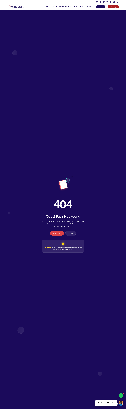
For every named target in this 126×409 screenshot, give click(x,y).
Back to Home (57, 233)
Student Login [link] (114, 7)
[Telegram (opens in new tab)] (111, 2)
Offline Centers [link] (78, 6)
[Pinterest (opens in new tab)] (117, 2)
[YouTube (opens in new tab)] (107, 2)
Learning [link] (54, 6)
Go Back (70, 233)
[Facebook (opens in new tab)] (97, 2)
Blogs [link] (47, 6)
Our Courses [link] (90, 6)
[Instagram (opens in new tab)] (104, 2)
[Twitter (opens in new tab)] (100, 2)
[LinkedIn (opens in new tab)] (114, 2)
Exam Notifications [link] (65, 6)
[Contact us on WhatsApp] (121, 395)
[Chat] (121, 403)
